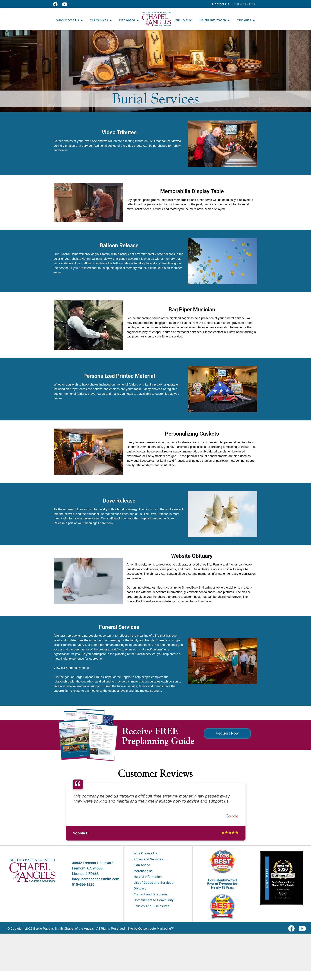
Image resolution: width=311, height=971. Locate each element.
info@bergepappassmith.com (95, 879)
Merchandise (143, 871)
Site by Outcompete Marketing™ (150, 928)
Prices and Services (148, 859)
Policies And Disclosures (151, 906)
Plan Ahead (142, 865)
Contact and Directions (150, 894)
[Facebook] (292, 928)
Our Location (183, 20)
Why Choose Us (145, 853)
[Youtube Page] (66, 4)
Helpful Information (148, 876)
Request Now (227, 733)
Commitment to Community (154, 900)
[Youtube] (303, 928)
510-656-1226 (83, 884)
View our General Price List (72, 668)
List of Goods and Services (153, 882)
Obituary (140, 888)
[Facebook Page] (57, 4)
